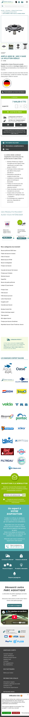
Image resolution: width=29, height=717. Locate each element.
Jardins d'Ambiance (8, 655)
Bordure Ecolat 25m (6, 309)
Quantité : (5, 106)
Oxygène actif (4, 302)
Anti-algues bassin (6, 318)
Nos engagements (8, 663)
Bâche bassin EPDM (6, 259)
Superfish (3, 279)
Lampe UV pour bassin (7, 285)
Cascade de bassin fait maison (9, 270)
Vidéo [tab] (7, 149)
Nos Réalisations (8, 665)
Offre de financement (17, 121)
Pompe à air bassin (6, 266)
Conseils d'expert (8, 654)
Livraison (5, 661)
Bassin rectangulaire (6, 262)
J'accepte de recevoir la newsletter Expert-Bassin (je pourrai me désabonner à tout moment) (15, 501)
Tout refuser (16, 713)
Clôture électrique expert (7, 312)
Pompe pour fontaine (6, 273)
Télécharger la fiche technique (14, 92)
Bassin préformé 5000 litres (8, 250)
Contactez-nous (7, 685)
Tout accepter (6, 713)
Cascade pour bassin (6, 305)
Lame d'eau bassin (6, 299)
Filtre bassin (4, 292)
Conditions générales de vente (11, 684)
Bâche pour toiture (8, 673)
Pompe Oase (4, 289)
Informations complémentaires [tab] (15, 146)
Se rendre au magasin (14, 605)
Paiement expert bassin (9, 657)
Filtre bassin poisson (6, 295)
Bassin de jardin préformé (8, 282)
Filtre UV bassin (5, 256)
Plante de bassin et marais (8, 253)
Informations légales (9, 682)
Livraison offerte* (17, 117)
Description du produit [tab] (12, 142)
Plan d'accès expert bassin (10, 687)
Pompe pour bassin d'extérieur (9, 321)
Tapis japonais (5, 315)
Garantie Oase (7, 659)
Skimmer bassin (5, 276)
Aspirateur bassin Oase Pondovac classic (12, 324)
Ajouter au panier (16, 112)
